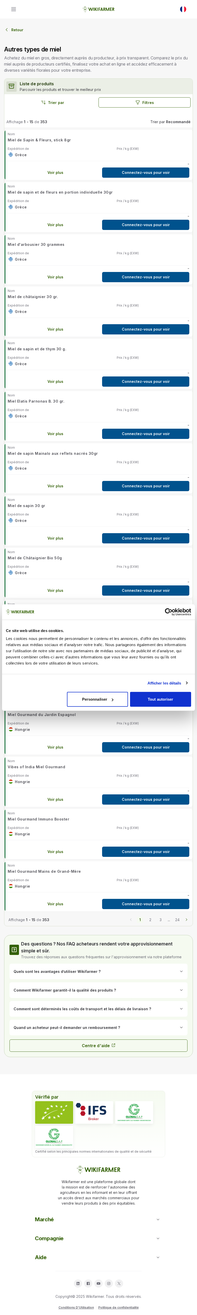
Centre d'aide (96, 1045)
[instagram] (109, 1283)
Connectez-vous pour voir (146, 172)
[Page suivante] (186, 919)
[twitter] (119, 1283)
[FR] (183, 9)
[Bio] (54, 1112)
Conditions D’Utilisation (76, 1307)
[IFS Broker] (94, 1112)
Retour (17, 30)
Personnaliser (94, 699)
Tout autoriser (160, 699)
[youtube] (98, 1283)
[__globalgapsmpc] (134, 1112)
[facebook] (88, 1283)
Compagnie (49, 1238)
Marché (44, 1219)
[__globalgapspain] (54, 1137)
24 (177, 920)
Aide (41, 1257)
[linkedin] (78, 1283)
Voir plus (55, 172)
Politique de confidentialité (118, 1307)
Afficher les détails (164, 683)
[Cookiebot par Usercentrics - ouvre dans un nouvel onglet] (168, 612)
